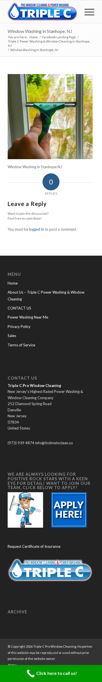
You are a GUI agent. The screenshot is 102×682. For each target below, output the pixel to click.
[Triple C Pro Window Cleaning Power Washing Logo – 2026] (42, 11)
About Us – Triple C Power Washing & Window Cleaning (46, 295)
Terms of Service (21, 345)
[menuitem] (86, 11)
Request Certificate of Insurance (34, 546)
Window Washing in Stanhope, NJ (40, 31)
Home (13, 283)
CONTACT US (19, 308)
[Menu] (86, 11)
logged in (36, 229)
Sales (12, 335)
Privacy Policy (19, 326)
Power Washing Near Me (28, 317)
